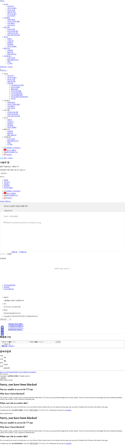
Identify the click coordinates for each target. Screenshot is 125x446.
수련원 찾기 (7, 56)
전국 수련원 (11, 58)
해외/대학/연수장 (12, 60)
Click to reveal (33, 410)
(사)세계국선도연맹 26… (16, 328)
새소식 (6, 37)
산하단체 (10, 83)
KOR (1, 67)
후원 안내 (7, 48)
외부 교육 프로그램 (13, 35)
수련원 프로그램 (12, 33)
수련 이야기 (11, 25)
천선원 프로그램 (12, 31)
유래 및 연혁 (11, 12)
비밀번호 (33, 342)
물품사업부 (14, 89)
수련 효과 (7, 17)
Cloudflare (68, 410)
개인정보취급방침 (9, 285)
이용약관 (7, 287)
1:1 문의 (9, 63)
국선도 (6, 4)
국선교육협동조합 (17, 95)
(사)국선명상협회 (16, 93)
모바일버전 (32, 372)
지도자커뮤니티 (9, 289)
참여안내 (10, 52)
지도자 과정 (11, 29)
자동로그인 (7, 344)
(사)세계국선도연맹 (17, 85)
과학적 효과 (11, 19)
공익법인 (10, 50)
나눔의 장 (10, 40)
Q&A (9, 61)
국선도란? (10, 6)
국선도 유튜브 (11, 46)
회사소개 (3, 372)
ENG (5, 67)
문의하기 (9, 154)
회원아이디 (6, 342)
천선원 (13, 98)
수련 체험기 (11, 23)
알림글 (9, 39)
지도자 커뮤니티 (5, 201)
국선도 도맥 (11, 10)
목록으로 (15, 252)
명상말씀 (10, 44)
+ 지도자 (10, 67)
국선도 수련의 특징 (13, 21)
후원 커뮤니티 (11, 54)
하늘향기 (10, 42)
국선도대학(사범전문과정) (19, 97)
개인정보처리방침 (12, 372)
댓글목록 (3, 258)
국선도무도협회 (16, 91)
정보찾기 (11, 346)
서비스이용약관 (23, 372)
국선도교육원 (15, 87)
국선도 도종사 (11, 8)
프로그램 (7, 27)
